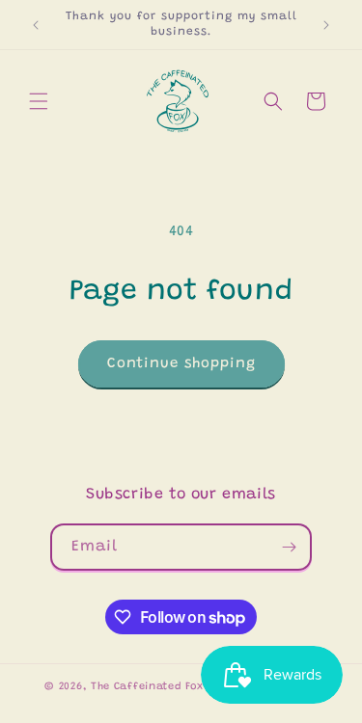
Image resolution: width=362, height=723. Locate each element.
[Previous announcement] (35, 25)
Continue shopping (181, 364)
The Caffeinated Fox (147, 687)
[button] (38, 101)
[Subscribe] (288, 547)
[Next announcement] (326, 25)
